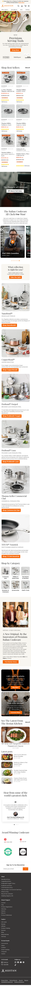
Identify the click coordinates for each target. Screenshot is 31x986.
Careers (3, 953)
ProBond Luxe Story (6, 885)
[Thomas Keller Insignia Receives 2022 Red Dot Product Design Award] (8, 840)
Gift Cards (4, 922)
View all (27, 67)
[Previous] (25, 54)
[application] (15, 2)
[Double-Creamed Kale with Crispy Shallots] (7, 773)
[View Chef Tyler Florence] (17, 260)
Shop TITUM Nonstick (11, 556)
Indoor (3, 945)
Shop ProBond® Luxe (11, 462)
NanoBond (14, 9)
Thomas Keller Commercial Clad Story (11, 889)
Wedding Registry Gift (7, 896)
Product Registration (6, 907)
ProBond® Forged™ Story (8, 883)
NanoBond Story (5, 879)
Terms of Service (13, 980)
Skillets (27, 9)
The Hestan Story (11, 662)
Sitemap (3, 936)
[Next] (28, 54)
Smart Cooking (5, 949)
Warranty (3, 909)
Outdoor (3, 947)
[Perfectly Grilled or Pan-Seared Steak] (7, 765)
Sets (21, 9)
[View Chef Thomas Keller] (13, 260)
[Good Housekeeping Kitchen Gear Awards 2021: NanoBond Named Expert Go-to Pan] (8, 851)
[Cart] (25, 6)
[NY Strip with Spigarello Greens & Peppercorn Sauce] (15, 735)
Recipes (3, 924)
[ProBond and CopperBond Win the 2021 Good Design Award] (23, 851)
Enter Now (21, 2)
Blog (2, 932)
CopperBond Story (6, 881)
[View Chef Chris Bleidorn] (16, 260)
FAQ (2, 904)
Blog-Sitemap (5, 934)
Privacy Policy (4, 980)
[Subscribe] (25, 868)
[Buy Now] (15, 680)
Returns (3, 913)
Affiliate (3, 926)
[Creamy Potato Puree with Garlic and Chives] (7, 780)
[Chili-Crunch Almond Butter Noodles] (7, 757)
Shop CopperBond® (10, 370)
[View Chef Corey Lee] (14, 260)
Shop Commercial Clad (11, 510)
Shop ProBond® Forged (11, 416)
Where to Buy (5, 891)
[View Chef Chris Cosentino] (19, 260)
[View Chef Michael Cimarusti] (11, 260)
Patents (3, 911)
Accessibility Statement (7, 982)
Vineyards (3, 951)
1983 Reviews (4, 101)
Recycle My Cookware (7, 893)
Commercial (4, 943)
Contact (3, 902)
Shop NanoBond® (9, 325)
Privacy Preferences (6, 915)
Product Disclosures (19, 982)
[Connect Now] (15, 704)
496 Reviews (27, 165)
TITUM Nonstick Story (7, 887)
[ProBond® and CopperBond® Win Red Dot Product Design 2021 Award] (23, 840)
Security (21, 980)
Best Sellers (5, 9)
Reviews (3, 930)
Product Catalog (5, 928)
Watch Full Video (16, 191)
